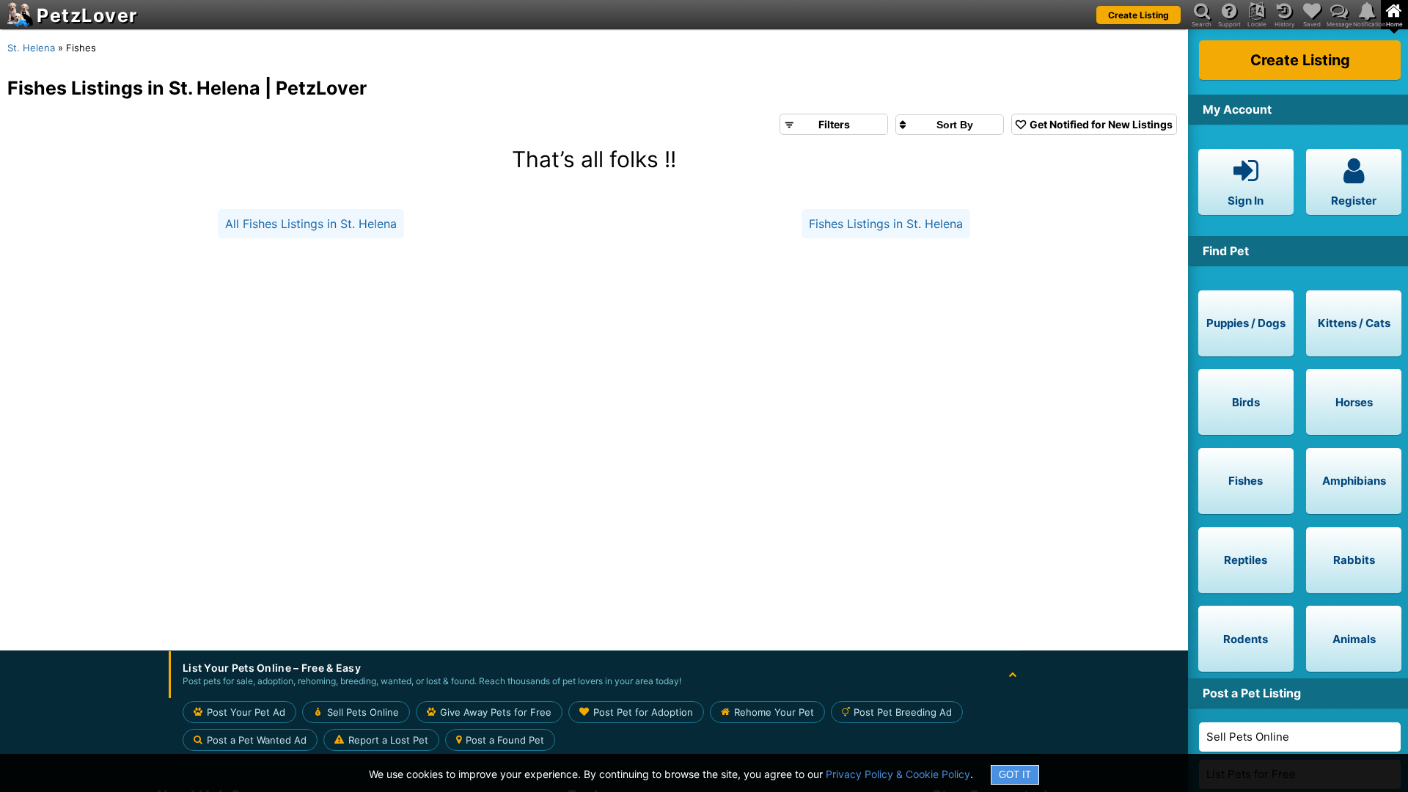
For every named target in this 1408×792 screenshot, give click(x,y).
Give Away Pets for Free (495, 712)
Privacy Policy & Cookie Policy (898, 774)
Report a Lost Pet (388, 740)
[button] (594, 674)
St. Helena (31, 48)
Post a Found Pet (505, 740)
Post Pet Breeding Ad (903, 712)
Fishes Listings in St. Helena (886, 223)
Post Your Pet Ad (246, 712)
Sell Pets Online (1247, 737)
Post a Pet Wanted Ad (257, 740)
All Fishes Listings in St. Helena (311, 223)
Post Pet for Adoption (643, 712)
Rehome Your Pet (774, 712)
